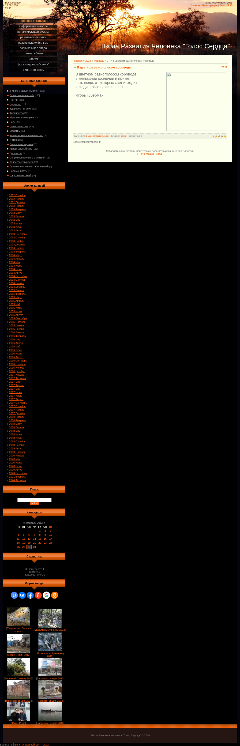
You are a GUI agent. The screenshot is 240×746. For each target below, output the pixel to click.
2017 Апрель (16, 385)
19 (23, 542)
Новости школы (19, 126)
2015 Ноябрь (16, 325)
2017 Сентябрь (18, 402)
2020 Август (16, 469)
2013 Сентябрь (18, 234)
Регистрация (209, 5)
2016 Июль (15, 353)
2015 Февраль (17, 293)
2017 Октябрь (17, 406)
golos (123, 136)
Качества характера (22, 162)
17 (50, 538)
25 (18, 547)
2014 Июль (15, 269)
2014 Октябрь (17, 279)
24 (50, 542)
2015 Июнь (15, 307)
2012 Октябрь (17, 195)
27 (29, 547)
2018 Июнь (15, 434)
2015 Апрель (16, 300)
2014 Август (16, 272)
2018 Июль (15, 438)
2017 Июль (15, 395)
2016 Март (15, 339)
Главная (195, 5)
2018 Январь (16, 416)
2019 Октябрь (17, 452)
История (15, 139)
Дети (12, 122)
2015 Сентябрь (18, 318)
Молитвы (15, 130)
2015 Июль (15, 311)
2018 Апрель (16, 427)
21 (34, 542)
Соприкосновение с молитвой (27, 157)
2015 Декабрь (17, 329)
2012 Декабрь (17, 202)
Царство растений (20, 175)
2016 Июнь (15, 350)
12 (23, 538)
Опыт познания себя (22, 95)
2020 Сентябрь (18, 473)
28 (34, 547)
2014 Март (15, 255)
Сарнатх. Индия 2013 (50, 700)
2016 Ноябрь (16, 367)
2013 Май (14, 220)
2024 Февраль (17, 480)
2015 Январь (16, 290)
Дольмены (16, 153)
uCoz (46, 744)
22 (39, 542)
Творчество (17, 113)
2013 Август (16, 230)
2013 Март (15, 212)
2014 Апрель (16, 258)
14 (34, 538)
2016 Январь (16, 332)
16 (45, 538)
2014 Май (14, 262)
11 (18, 538)
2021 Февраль (17, 476)
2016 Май (14, 346)
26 (23, 547)
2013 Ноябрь (16, 241)
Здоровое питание (20, 108)
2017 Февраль (17, 378)
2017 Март (15, 381)
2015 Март (15, 297)
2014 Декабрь (17, 286)
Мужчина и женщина (22, 117)
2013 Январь (16, 205)
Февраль (99, 60)
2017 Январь (16, 374)
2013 (88, 60)
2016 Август (16, 357)
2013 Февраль (17, 209)
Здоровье (15, 104)
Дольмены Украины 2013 (50, 629)
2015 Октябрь (17, 321)
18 (18, 542)
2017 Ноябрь (16, 409)
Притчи (14, 99)
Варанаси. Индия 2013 (50, 678)
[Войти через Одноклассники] (54, 595)
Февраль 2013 (34, 522)
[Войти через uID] (14, 595)
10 (50, 534)
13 (29, 538)
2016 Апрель (16, 343)
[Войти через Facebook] (30, 595)
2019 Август (16, 448)
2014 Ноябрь (16, 283)
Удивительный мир (21, 148)
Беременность (18, 171)
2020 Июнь (15, 462)
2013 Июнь (15, 223)
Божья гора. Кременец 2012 (50, 655)
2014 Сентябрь (18, 276)
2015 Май (14, 304)
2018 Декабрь (17, 445)
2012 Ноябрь (16, 198)
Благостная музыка (21, 144)
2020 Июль (15, 466)
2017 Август (16, 399)
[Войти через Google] (46, 595)
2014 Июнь (15, 265)
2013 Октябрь (17, 237)
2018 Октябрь (17, 441)
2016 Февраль (17, 336)
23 (45, 542)
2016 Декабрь (17, 371)
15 (39, 538)
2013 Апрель (16, 216)
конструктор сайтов (27, 744)
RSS (229, 5)
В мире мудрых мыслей (24, 90)
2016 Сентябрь (18, 360)
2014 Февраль (17, 251)
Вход (222, 5)
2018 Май (14, 431)
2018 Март (15, 423)
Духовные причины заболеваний (29, 166)
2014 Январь (16, 248)
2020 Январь (16, 455)
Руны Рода (18, 723)
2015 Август (16, 314)
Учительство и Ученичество (26, 135)
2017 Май (14, 388)
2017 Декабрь (17, 413)
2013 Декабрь (17, 244)
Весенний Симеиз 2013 (18, 678)
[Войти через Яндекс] (38, 595)
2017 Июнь (15, 392)
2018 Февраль (17, 420)
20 (29, 542)
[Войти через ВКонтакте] (22, 595)
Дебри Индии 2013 (19, 654)
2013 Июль (15, 227)
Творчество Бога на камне (19, 630)
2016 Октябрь (17, 364)
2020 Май (14, 459)
